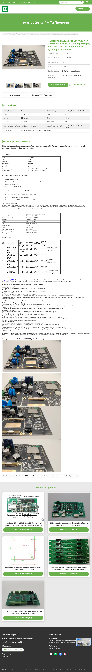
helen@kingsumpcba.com (14, 649)
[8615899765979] (51, 654)
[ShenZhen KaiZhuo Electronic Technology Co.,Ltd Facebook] (60, 654)
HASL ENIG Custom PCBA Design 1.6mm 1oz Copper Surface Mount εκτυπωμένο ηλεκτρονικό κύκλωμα (68, 568)
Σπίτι (5, 34)
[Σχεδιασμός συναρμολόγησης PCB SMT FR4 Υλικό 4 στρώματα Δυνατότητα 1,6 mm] (23, 551)
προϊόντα (12, 34)
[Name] (81, 2)
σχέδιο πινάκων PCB (21, 476)
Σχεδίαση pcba (22, 34)
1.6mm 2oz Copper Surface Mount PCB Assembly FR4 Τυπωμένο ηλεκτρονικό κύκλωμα (23, 612)
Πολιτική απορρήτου (6, 669)
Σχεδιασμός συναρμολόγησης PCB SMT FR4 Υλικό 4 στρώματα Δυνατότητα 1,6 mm (23, 568)
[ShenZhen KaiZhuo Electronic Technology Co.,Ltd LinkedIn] (65, 654)
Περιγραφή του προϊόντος (42, 95)
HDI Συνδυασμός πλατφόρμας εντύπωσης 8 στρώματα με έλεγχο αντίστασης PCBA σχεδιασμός (68, 524)
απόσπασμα (82, 9)
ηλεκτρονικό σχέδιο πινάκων (42, 476)
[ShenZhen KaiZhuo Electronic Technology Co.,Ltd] (12, 9)
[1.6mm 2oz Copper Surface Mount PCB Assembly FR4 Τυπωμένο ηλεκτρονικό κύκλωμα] (23, 595)
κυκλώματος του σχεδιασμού (67, 476)
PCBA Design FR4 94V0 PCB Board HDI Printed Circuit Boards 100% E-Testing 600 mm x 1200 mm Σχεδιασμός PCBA (23, 524)
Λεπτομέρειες (15, 95)
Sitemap (13, 669)
